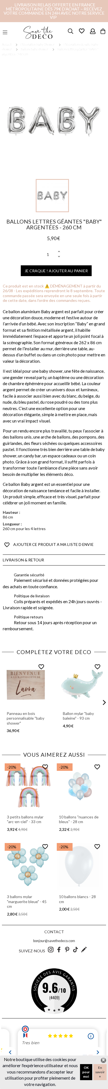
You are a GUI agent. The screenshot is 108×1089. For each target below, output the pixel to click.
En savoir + (100, 1071)
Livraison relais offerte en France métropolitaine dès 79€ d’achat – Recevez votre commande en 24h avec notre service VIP (54, 11)
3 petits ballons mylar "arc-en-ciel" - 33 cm (25, 819)
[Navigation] (5, 32)
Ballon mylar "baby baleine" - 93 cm (78, 716)
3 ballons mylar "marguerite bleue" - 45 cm (27, 901)
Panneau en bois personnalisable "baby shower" (25, 718)
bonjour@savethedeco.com (54, 941)
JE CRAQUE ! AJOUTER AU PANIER (56, 270)
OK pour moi (86, 1071)
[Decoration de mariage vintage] (38, 32)
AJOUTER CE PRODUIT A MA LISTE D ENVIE (49, 545)
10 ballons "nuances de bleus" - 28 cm (79, 819)
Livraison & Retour (23, 560)
